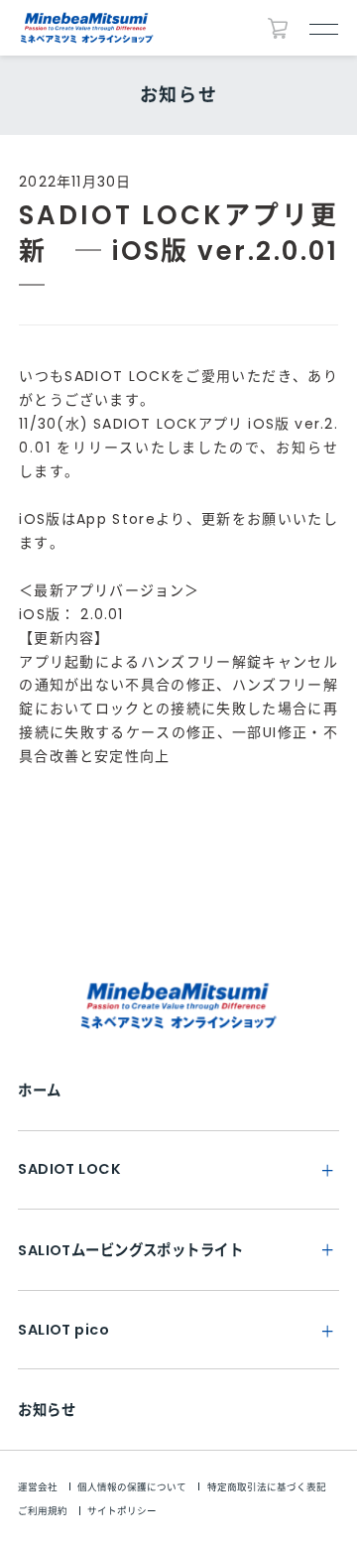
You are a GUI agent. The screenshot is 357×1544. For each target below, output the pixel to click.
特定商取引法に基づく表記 (266, 1486)
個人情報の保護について (131, 1486)
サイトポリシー (122, 1510)
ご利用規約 (42, 1510)
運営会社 (38, 1486)
